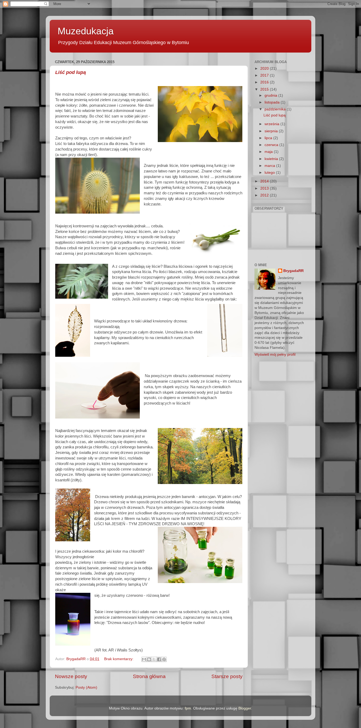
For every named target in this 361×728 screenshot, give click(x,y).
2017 (265, 75)
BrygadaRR (293, 271)
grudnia (271, 95)
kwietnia (272, 159)
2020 (265, 69)
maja (269, 152)
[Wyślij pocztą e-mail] (144, 659)
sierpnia (272, 131)
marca (270, 166)
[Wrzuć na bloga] (149, 659)
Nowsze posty (71, 676)
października (276, 109)
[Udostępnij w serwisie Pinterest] (164, 659)
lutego (270, 173)
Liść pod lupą (70, 72)
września (272, 124)
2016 (265, 82)
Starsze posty (227, 676)
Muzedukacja (86, 31)
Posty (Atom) (86, 687)
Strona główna (149, 676)
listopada (273, 102)
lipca (269, 138)
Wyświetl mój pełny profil (274, 354)
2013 (265, 188)
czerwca (272, 145)
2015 (265, 89)
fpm (188, 708)
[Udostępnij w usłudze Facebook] (159, 659)
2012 (265, 195)
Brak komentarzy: (119, 659)
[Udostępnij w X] (154, 659)
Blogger (244, 708)
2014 (265, 181)
